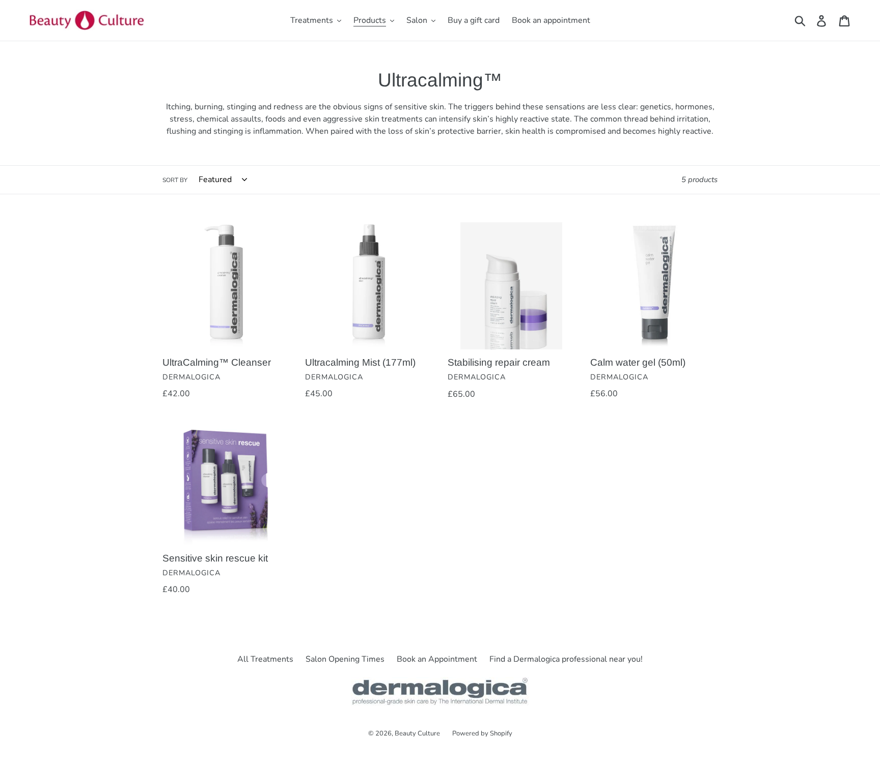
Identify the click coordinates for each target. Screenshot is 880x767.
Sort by (174, 180)
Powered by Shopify (482, 733)
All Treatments (265, 659)
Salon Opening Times (345, 659)
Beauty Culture (417, 733)
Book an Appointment (437, 659)
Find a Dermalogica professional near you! (566, 659)
